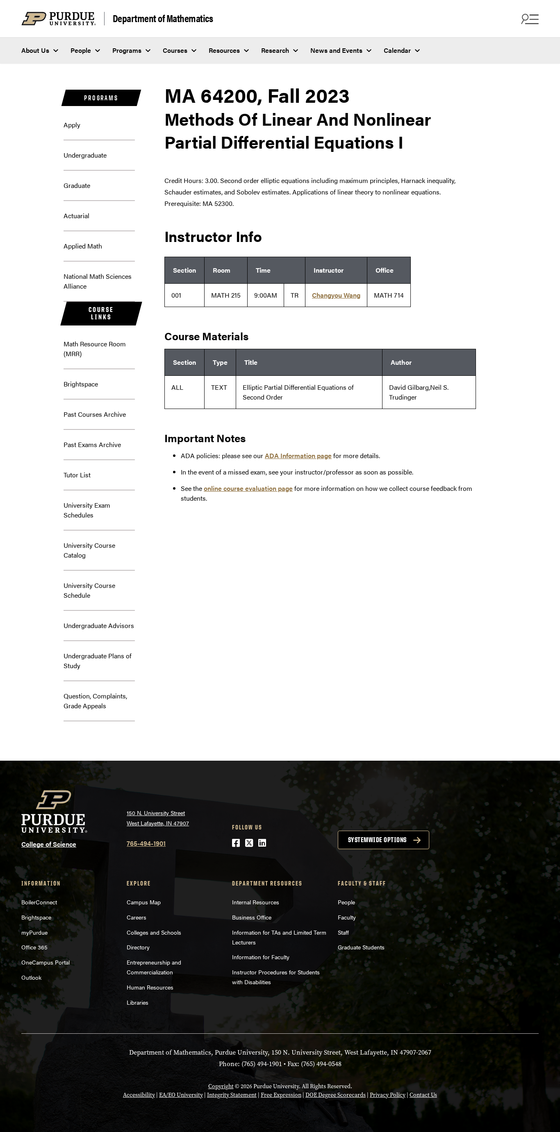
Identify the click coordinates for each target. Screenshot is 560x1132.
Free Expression (281, 1095)
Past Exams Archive (92, 444)
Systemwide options (377, 840)
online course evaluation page (248, 488)
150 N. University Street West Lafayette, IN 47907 (158, 818)
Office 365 (34, 947)
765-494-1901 (146, 843)
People (81, 50)
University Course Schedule (89, 590)
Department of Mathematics (163, 18)
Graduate (77, 185)
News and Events (336, 50)
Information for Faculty (260, 957)
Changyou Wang (336, 295)
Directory (138, 947)
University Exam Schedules (87, 510)
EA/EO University (181, 1095)
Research (275, 50)
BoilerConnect (39, 902)
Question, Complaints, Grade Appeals (95, 700)
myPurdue (34, 932)
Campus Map (144, 902)
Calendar (397, 50)
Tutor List (77, 474)
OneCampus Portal (45, 962)
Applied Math (83, 246)
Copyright (221, 1086)
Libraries (137, 1002)
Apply (72, 124)
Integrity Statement (232, 1095)
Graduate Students (361, 947)
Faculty (347, 917)
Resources (224, 50)
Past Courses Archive (95, 414)
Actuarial (76, 215)
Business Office (251, 917)
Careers (136, 917)
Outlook (31, 977)
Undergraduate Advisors (99, 625)
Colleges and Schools (154, 932)
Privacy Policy (387, 1095)
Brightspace (81, 384)
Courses (175, 50)
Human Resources (150, 987)
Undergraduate (85, 155)
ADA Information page (298, 455)
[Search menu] (529, 19)
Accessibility (139, 1095)
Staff (343, 932)
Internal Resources (255, 902)
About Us (35, 50)
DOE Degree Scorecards (335, 1095)
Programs (126, 50)
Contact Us (423, 1095)
